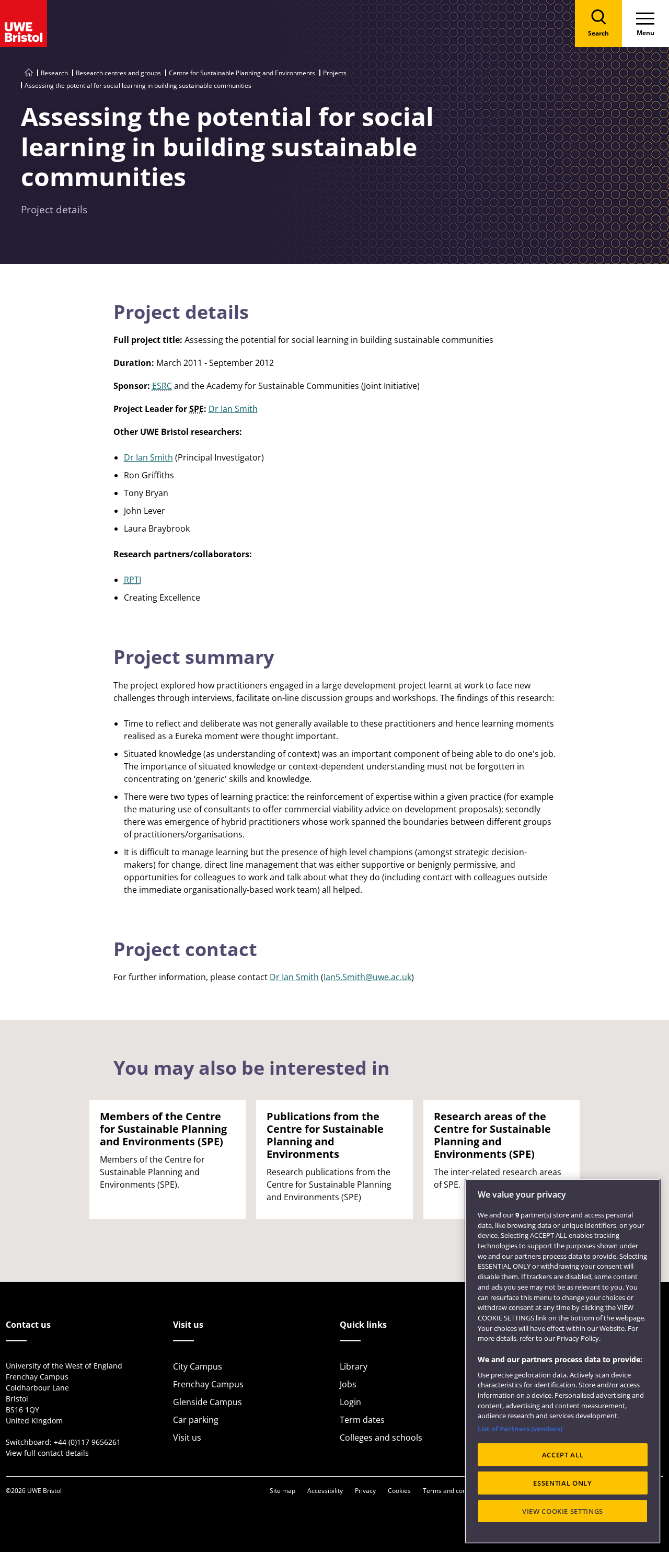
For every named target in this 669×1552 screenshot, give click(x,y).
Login (350, 1402)
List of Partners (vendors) (520, 1428)
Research (54, 72)
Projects (335, 72)
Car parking (195, 1419)
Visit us (187, 1437)
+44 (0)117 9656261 (87, 1442)
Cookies (399, 1490)
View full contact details (47, 1453)
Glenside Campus (207, 1402)
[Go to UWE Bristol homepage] (29, 72)
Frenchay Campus (208, 1384)
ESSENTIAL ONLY (562, 1483)
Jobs (348, 1384)
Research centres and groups (118, 72)
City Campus (197, 1366)
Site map (282, 1490)
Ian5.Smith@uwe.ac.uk (367, 977)
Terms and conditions (454, 1490)
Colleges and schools (381, 1437)
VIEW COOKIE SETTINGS (562, 1511)
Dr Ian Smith (233, 409)
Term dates (362, 1419)
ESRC (162, 386)
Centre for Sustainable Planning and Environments (242, 72)
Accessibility (325, 1490)
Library (353, 1366)
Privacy (365, 1490)
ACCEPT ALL (563, 1454)
